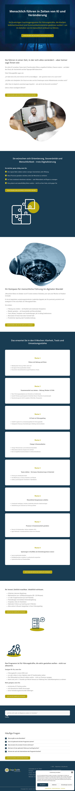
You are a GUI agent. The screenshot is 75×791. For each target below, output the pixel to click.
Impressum (63, 788)
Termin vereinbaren (56, 770)
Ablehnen (54, 784)
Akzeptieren (42, 784)
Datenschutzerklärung (56, 788)
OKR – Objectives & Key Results (60, 766)
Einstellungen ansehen (66, 784)
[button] (72, 772)
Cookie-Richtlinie (48, 788)
